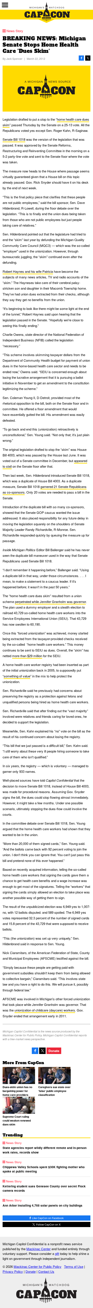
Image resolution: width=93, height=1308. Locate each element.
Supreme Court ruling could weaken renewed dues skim (17, 1120)
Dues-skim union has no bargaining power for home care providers (17, 1091)
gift (57, 1253)
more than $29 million (27, 655)
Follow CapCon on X (48, 1224)
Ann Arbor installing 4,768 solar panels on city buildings (42, 1205)
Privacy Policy (13, 1271)
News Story (14, 30)
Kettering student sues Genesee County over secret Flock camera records (44, 1188)
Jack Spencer (14, 58)
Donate (53, 1050)
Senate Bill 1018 (14, 139)
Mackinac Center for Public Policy (37, 1266)
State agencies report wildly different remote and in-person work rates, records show (45, 1150)
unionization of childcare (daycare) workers (44, 1010)
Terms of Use (73, 1266)
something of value (17, 676)
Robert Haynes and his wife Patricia (28, 271)
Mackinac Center (38, 1248)
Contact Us (46, 1271)
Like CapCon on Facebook (47, 1218)
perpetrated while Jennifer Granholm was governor (50, 601)
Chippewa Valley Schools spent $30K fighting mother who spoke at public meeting (44, 1169)
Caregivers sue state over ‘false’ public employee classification (54, 1091)
